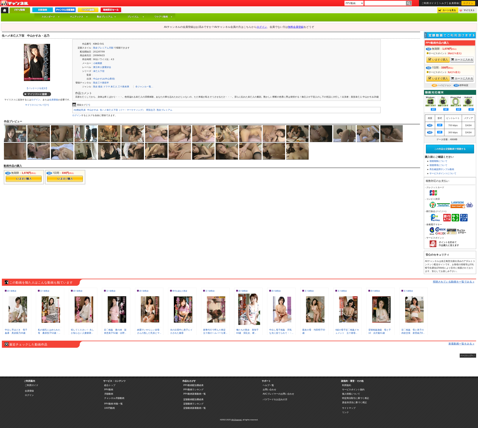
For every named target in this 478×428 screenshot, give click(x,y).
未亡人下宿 (98, 71)
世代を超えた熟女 (179, 291)
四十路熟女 (11, 291)
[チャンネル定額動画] (65, 10)
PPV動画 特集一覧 (113, 403)
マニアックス (76, 16)
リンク (345, 412)
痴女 (100, 86)
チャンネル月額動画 (114, 398)
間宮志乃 (150, 110)
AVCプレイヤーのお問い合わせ (278, 394)
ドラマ (106, 86)
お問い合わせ (269, 389)
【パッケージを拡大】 (37, 88)
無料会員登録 (296, 26)
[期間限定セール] (111, 10)
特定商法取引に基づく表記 (355, 398)
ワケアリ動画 (161, 16)
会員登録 (454, 3)
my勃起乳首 (80, 110)
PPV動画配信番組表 (193, 385)
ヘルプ (442, 3)
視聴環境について (438, 165)
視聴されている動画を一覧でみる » (453, 281)
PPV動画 (108, 389)
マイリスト (469, 10)
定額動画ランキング (193, 403)
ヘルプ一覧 (268, 385)
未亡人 (114, 86)
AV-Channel (14, 3)
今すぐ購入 (24, 179)
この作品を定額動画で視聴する (450, 149)
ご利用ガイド (429, 3)
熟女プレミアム (105, 16)
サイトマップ (349, 408)
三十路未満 (123, 86)
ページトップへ (467, 355)
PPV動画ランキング (193, 389)
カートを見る (449, 10)
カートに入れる (464, 59)
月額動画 (108, 394)
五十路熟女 (44, 291)
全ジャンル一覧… (144, 86)
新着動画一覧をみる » (461, 343)
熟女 (95, 86)
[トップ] (4, 10)
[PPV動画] (19, 11)
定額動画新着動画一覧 (194, 408)
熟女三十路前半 (101, 82)
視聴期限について (438, 161)
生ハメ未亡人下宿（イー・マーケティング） (122, 110)
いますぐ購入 (440, 59)
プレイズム (133, 16)
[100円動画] (88, 10)
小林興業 (97, 63)
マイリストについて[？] (37, 105)
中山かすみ (92, 110)
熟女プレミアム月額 (103, 47)
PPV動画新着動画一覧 (194, 394)
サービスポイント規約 (353, 389)
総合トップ (109, 385)
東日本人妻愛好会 (102, 67)
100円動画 (109, 408)
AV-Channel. (236, 420)
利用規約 (346, 385)
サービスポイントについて (442, 173)
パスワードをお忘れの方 (275, 399)
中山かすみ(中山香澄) (104, 78)
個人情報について (351, 394)
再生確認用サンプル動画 (441, 169)
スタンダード (48, 16)
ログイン (468, 3)
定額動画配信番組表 (193, 399)
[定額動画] (42, 10)
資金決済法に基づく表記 (354, 402)
